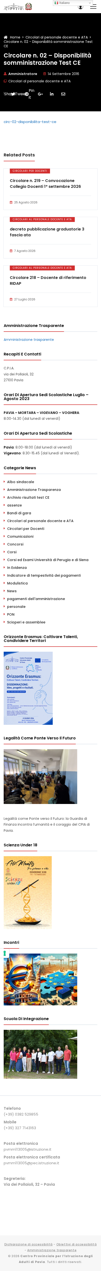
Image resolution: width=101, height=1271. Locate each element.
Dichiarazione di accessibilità (28, 1244)
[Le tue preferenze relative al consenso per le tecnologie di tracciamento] (4, 953)
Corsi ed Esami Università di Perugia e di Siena (47, 559)
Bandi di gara (19, 513)
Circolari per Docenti (30, 171)
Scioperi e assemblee (26, 622)
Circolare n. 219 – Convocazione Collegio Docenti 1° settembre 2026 (45, 183)
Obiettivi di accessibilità (76, 1244)
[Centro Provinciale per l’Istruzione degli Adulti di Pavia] (19, 6)
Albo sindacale (20, 481)
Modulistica (17, 583)
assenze (14, 505)
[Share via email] (63, 94)
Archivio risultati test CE (28, 497)
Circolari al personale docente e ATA (39, 81)
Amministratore (22, 73)
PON (10, 614)
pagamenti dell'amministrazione (36, 598)
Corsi (11, 552)
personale (16, 606)
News (12, 591)
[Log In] (80, 6)
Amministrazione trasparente (29, 339)
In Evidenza (17, 567)
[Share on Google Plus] (40, 94)
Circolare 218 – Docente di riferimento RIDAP (48, 280)
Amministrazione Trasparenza (34, 489)
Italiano (64, 3)
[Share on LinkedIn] (52, 94)
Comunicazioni (20, 536)
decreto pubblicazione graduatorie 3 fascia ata (47, 232)
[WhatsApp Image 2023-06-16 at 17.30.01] (40, 1077)
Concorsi (15, 544)
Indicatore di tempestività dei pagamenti (44, 575)
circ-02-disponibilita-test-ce (30, 121)
